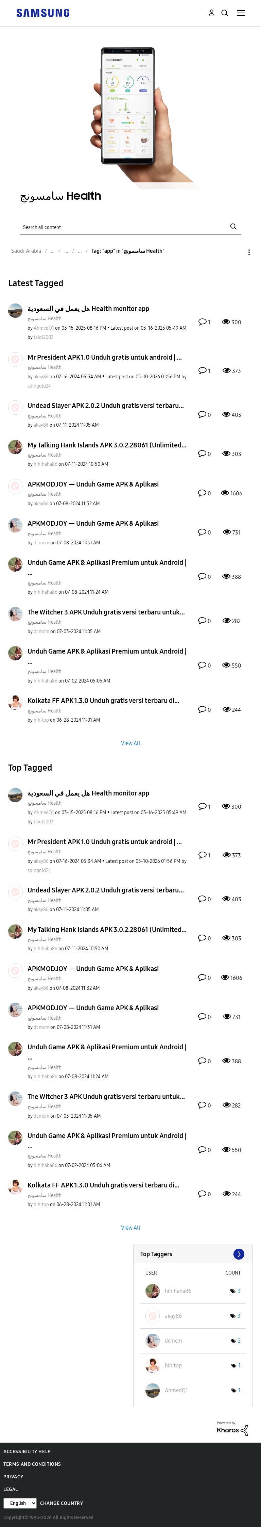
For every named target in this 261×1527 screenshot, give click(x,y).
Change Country (61, 1503)
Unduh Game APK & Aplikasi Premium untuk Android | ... (107, 567)
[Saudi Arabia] (42, 12)
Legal (10, 1489)
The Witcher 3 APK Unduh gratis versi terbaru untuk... (106, 612)
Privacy (13, 1477)
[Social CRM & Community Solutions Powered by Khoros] (232, 1428)
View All (130, 743)
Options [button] (237, 252)
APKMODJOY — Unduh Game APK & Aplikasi (93, 484)
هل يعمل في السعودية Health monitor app (88, 309)
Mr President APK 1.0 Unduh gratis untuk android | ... (105, 357)
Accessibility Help (27, 1452)
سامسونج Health (45, 319)
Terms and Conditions (32, 1464)
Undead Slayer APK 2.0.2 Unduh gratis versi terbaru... (106, 405)
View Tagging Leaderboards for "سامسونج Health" (193, 1254)
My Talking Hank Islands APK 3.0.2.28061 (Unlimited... (107, 445)
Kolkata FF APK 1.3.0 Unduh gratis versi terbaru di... (103, 700)
